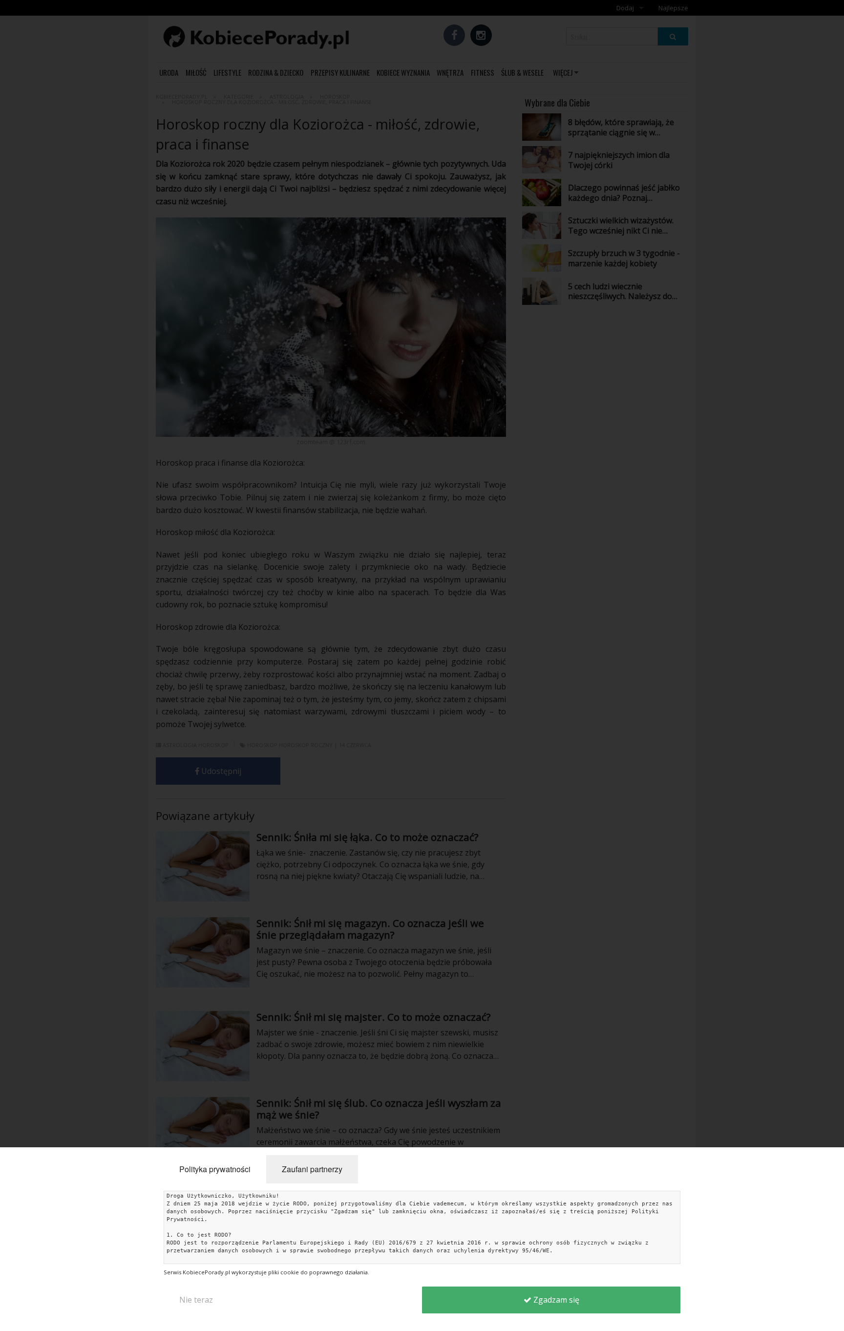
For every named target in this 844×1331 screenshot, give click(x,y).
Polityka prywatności (215, 1169)
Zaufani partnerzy (312, 1169)
